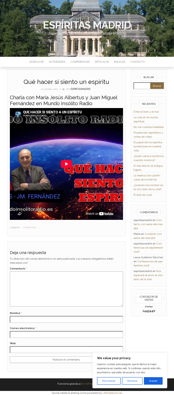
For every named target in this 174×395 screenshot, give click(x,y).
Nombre (16, 313)
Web (13, 343)
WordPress (87, 383)
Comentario (18, 268)
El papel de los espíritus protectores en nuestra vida (148, 146)
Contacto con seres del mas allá (148, 224)
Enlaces (119, 61)
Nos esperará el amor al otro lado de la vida (148, 275)
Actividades (57, 61)
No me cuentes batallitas (149, 127)
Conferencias (80, 61)
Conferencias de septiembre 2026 (148, 247)
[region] (129, 370)
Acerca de (36, 61)
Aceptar (153, 381)
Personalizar (109, 381)
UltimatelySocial (112, 392)
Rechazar (132, 381)
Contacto (137, 61)
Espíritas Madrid (87, 25)
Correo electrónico (23, 328)
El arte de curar (143, 194)
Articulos (102, 61)
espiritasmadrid (81, 89)
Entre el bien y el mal (146, 111)
